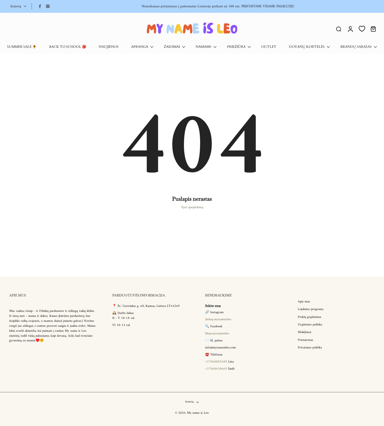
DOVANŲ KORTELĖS (307, 47)
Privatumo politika (310, 348)
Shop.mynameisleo (217, 334)
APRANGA (139, 47)
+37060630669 (216, 369)
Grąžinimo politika (310, 325)
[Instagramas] (48, 6)
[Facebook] (40, 6)
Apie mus (304, 302)
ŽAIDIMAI (172, 47)
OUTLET (268, 47)
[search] (338, 29)
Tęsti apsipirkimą (192, 207)
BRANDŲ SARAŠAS (356, 47)
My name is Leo (197, 413)
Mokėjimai (304, 332)
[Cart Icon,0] (373, 28)
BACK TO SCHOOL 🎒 (67, 47)
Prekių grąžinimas (309, 317)
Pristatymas (305, 340)
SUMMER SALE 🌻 (22, 47)
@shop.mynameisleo (218, 320)
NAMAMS (203, 47)
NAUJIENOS (109, 47)
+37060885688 (216, 362)
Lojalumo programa (310, 309)
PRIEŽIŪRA (236, 47)
